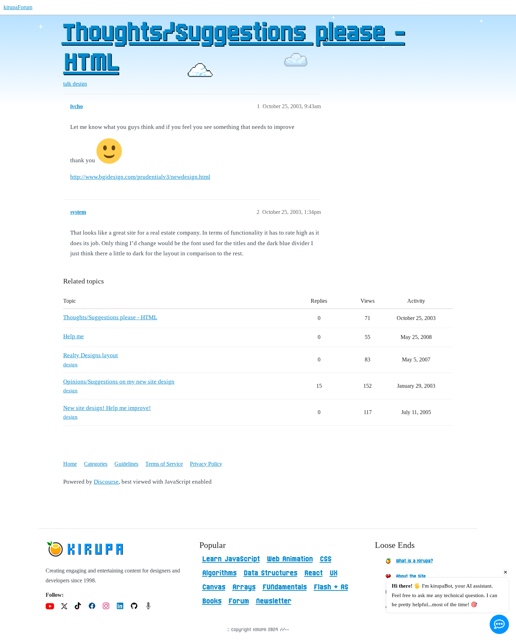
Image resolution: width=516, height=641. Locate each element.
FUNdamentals (285, 587)
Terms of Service (164, 464)
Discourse (106, 481)
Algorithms (219, 573)
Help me (73, 336)
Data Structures (270, 573)
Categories (95, 464)
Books (211, 601)
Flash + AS (331, 587)
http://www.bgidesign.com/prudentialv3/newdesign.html (140, 177)
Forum (239, 601)
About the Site (410, 576)
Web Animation (290, 559)
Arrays (244, 587)
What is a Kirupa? (414, 561)
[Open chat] (499, 624)
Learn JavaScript (231, 559)
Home (70, 464)
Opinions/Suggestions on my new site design (118, 381)
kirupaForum (18, 7)
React (313, 573)
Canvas (213, 587)
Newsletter (273, 601)
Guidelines (126, 464)
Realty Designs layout (90, 355)
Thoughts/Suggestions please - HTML (232, 48)
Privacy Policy (206, 464)
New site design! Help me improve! (107, 408)
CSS (325, 559)
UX (333, 573)
